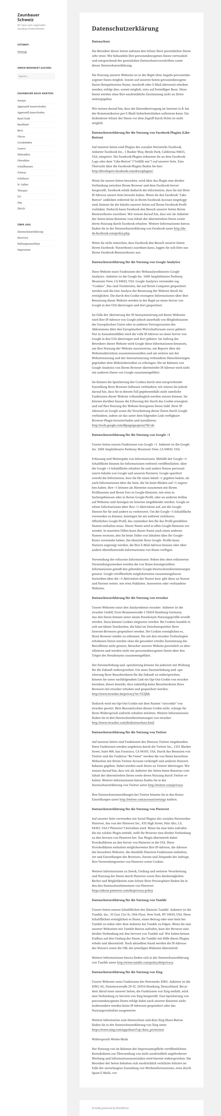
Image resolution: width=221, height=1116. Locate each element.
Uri (19, 196)
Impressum (24, 249)
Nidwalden (23, 154)
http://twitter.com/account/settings (143, 799)
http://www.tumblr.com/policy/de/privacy (145, 962)
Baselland (23, 124)
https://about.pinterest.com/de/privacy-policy (122, 890)
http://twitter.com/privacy (165, 785)
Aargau (21, 100)
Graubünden (24, 142)
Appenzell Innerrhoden (31, 112)
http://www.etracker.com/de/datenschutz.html (123, 723)
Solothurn (23, 178)
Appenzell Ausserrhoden (31, 106)
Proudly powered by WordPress (110, 1108)
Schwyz (21, 172)
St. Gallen (22, 184)
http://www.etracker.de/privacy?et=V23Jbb (121, 694)
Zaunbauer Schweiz (28, 17)
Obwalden (23, 160)
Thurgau (22, 190)
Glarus (21, 136)
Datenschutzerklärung (30, 231)
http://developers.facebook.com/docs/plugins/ (122, 171)
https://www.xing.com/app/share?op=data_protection (128, 1030)
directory (22, 237)
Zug (19, 202)
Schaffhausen (25, 166)
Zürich (21, 208)
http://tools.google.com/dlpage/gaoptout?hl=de (123, 425)
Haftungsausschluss (28, 243)
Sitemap (22, 51)
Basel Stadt (23, 118)
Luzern (21, 148)
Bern (20, 130)
